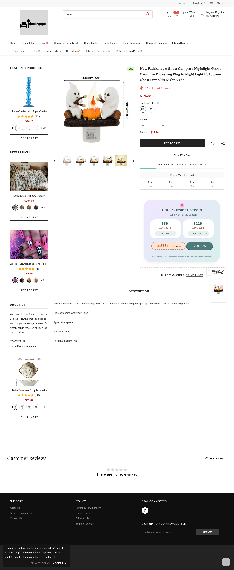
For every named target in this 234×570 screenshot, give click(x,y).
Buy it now (182, 155)
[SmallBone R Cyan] (36, 128)
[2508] (29, 280)
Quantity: (145, 119)
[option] (94, 107)
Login (209, 12)
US (143, 109)
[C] (29, 407)
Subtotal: (144, 132)
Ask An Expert (194, 275)
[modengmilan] (22, 207)
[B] (22, 407)
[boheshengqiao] (15, 207)
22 (43, 128)
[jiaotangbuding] (36, 207)
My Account (212, 15)
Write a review (214, 458)
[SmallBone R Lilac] (22, 128)
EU (151, 109)
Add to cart (29, 138)
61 (43, 280)
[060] (36, 280)
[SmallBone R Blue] (15, 128)
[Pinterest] (145, 510)
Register (219, 12)
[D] (36, 407)
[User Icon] (202, 14)
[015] (15, 280)
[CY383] (22, 280)
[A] (15, 407)
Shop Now (199, 245)
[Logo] (34, 22)
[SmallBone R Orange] (29, 128)
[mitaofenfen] (29, 207)
